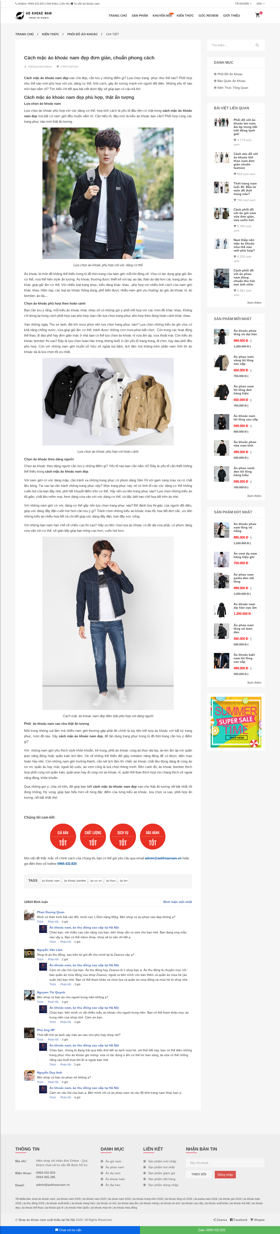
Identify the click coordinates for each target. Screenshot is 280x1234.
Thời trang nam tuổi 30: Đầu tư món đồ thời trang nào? (245, 189)
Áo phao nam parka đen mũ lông (244, 578)
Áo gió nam (113, 1161)
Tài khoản (242, 3)
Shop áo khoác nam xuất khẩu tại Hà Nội (46, 1220)
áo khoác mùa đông (125, 1207)
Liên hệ (64, 3)
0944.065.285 (45, 1177)
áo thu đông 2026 (33, 1203)
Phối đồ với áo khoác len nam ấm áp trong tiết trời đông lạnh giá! (245, 127)
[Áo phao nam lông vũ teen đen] (221, 631)
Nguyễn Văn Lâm (49, 950)
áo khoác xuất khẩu (58, 1203)
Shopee (259, 1220)
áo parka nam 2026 (205, 1198)
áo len (124, 880)
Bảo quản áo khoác (231, 81)
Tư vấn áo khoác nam (86, 3)
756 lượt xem (246, 200)
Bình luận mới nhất (177, 902)
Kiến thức (185, 15)
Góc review (208, 15)
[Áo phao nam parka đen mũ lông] (221, 580)
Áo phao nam (114, 1167)
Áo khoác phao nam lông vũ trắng (245, 527)
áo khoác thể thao (32, 1207)
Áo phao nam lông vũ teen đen (244, 628)
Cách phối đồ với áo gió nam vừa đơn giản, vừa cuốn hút (245, 215)
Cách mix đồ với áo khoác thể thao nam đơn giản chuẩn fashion (246, 161)
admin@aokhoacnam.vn (163, 858)
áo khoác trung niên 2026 (148, 1198)
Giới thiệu (52, 3)
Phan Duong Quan (51, 912)
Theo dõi (198, 1174)
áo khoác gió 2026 (230, 1198)
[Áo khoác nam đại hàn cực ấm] (221, 610)
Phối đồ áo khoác (82, 34)
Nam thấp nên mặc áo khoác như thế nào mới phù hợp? (244, 245)
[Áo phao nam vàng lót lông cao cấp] (221, 363)
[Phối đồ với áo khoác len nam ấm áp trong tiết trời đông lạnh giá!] (221, 122)
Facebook (240, 1220)
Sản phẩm (140, 15)
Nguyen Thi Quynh (51, 992)
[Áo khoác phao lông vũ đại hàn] (221, 336)
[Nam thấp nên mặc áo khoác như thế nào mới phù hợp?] (221, 243)
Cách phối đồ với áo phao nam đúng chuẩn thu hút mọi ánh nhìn (244, 277)
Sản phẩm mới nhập (162, 1161)
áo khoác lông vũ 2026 (178, 1198)
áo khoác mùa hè (101, 1207)
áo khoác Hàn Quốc (77, 1207)
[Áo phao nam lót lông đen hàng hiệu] (221, 392)
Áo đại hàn (112, 1185)
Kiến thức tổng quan (232, 87)
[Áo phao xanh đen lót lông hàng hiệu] (221, 474)
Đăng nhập (225, 1174)
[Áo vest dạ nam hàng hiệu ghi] (221, 559)
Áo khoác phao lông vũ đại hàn (245, 332)
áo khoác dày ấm (128, 1203)
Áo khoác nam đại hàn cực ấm (245, 605)
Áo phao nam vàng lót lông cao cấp (244, 360)
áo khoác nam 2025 (94, 1198)
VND (259, 3)
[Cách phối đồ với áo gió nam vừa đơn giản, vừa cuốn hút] (221, 213)
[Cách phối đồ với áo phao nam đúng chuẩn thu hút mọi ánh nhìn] (221, 278)
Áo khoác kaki (115, 1179)
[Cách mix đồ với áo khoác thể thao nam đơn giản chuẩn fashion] (221, 157)
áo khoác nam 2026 (69, 1198)
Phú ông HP (46, 1030)
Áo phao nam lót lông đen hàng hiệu (244, 390)
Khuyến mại (162, 15)
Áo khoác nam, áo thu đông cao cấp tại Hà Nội (84, 927)
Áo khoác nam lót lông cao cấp (246, 417)
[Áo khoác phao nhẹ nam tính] (221, 448)
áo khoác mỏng (149, 1203)
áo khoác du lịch (170, 1203)
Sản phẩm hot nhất (161, 1167)
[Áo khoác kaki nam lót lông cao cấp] (221, 660)
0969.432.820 (36, 3)
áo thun (111, 880)
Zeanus (221, 1220)
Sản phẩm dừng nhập (163, 1185)
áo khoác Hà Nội (240, 1203)
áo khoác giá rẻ (54, 1207)
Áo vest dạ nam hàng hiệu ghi (245, 555)
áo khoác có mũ (106, 1203)
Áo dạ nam (113, 1173)
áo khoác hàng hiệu (83, 1203)
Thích (40, 921)
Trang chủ (117, 15)
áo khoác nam (51, 880)
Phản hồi (53, 921)
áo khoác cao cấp (192, 1203)
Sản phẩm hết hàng (161, 1179)
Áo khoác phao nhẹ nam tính (245, 443)
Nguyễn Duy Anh (49, 1072)
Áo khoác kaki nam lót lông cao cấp (244, 658)
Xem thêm (254, 302)
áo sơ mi (96, 880)
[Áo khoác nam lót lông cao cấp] (221, 422)
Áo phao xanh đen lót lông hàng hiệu (244, 471)
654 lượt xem (246, 174)
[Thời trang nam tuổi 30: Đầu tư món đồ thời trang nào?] (221, 187)
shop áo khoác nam (43, 1198)
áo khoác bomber (75, 880)
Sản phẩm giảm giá (161, 1173)
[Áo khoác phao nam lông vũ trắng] (221, 530)
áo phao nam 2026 (119, 1198)
